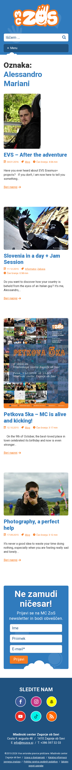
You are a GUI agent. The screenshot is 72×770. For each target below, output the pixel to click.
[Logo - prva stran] (36, 16)
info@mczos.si (23, 742)
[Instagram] (36, 701)
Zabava (41, 269)
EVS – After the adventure (35, 155)
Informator (30, 269)
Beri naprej (10, 187)
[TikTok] (36, 716)
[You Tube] (20, 716)
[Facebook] (20, 701)
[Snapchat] (52, 701)
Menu (13, 48)
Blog (27, 162)
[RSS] (51, 716)
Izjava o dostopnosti (34, 757)
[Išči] (64, 37)
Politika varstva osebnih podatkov (41, 761)
